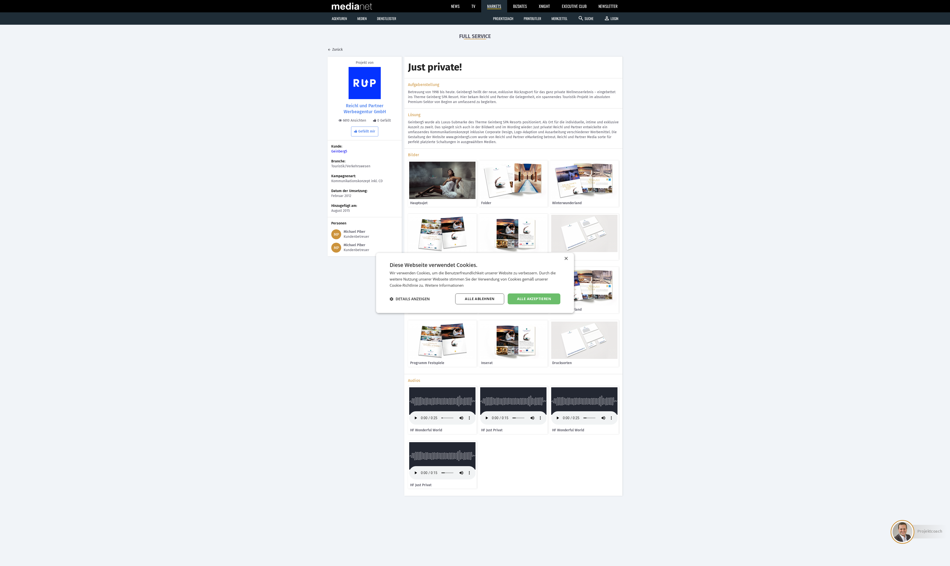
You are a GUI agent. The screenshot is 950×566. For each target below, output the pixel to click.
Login (611, 18)
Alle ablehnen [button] (479, 298)
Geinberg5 (339, 151)
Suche (586, 18)
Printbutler (532, 18)
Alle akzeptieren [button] (534, 298)
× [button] (566, 259)
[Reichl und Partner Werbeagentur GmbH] (365, 83)
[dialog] (475, 283)
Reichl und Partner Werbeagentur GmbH (365, 108)
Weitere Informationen (444, 285)
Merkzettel (559, 18)
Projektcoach (503, 18)
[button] (410, 299)
